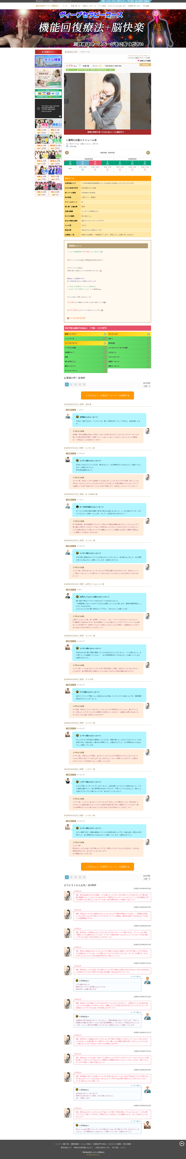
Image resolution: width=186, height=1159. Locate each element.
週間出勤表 (75, 1144)
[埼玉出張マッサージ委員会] (41, 123)
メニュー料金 (85, 1144)
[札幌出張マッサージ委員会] (41, 170)
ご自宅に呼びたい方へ (102, 1147)
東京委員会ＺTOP (71, 52)
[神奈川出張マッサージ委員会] (55, 123)
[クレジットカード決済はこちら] (48, 93)
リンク (122, 1147)
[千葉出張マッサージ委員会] (41, 139)
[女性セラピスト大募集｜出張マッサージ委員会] (48, 78)
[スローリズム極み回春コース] (93, 28)
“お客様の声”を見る (99, 1144)
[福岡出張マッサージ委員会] (55, 170)
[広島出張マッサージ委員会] (41, 185)
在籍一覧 (66, 1144)
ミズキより (77, 891)
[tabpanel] (93, 28)
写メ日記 (115, 1147)
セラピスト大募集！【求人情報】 (120, 1144)
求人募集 (146, 6)
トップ (58, 1144)
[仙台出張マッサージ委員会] (55, 154)
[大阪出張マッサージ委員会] (41, 154)
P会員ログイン (49, 52)
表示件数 (146, 383)
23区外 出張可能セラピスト (83, 1147)
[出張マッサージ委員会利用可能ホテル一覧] (48, 61)
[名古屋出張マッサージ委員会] (55, 139)
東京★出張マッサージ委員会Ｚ (94, 1152)
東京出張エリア (66, 1147)
